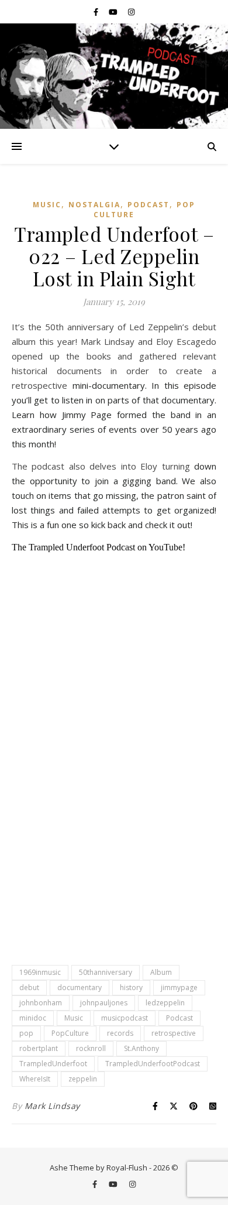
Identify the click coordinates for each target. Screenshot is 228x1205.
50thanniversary (105, 972)
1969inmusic (40, 972)
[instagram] (131, 11)
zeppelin (82, 1079)
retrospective (173, 1033)
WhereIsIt (34, 1079)
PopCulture (70, 1033)
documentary (79, 987)
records (120, 1033)
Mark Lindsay (52, 1105)
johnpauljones (103, 1003)
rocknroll (91, 1048)
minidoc (32, 1018)
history (131, 987)
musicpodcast (124, 1018)
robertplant (38, 1048)
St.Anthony (141, 1048)
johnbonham (40, 1003)
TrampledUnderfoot (53, 1064)
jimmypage (179, 987)
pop (26, 1033)
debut (29, 987)
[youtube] (114, 11)
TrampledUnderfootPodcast (152, 1064)
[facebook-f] (97, 11)
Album (161, 972)
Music (47, 205)
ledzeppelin (165, 1003)
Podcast (148, 205)
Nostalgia (94, 205)
